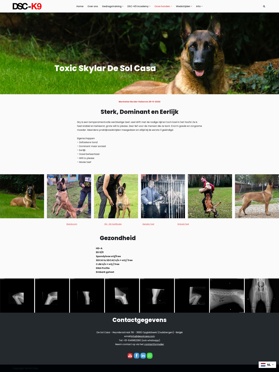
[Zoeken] (264, 6)
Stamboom (71, 224)
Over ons (92, 6)
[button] (122, 6)
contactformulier (154, 344)
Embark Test (183, 224)
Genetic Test (148, 224)
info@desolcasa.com (143, 336)
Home (79, 6)
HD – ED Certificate (113, 224)
